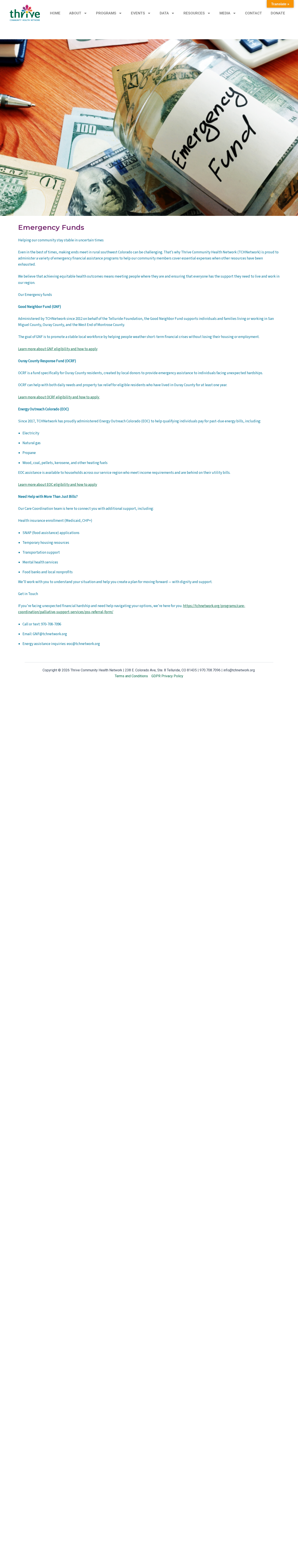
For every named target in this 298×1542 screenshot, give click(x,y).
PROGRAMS (106, 13)
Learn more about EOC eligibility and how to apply (57, 484)
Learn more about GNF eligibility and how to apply (58, 349)
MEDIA (224, 13)
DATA (164, 13)
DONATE (278, 13)
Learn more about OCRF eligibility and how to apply (59, 397)
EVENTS (138, 13)
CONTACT (253, 13)
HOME (55, 13)
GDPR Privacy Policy (167, 676)
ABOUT (75, 13)
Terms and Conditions (131, 676)
